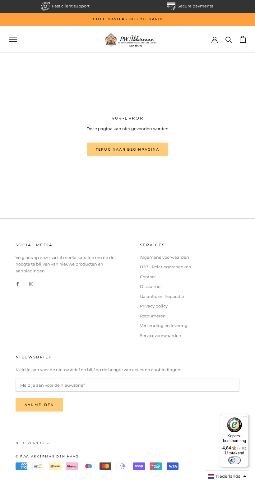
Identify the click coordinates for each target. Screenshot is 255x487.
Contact (148, 276)
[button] (227, 476)
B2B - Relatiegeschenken (165, 266)
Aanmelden (39, 405)
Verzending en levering (164, 325)
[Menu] (245, 417)
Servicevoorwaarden (160, 335)
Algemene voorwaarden (164, 257)
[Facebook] (18, 283)
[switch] (234, 460)
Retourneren (153, 315)
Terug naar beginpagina (127, 149)
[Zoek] (228, 39)
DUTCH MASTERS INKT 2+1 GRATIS (127, 19)
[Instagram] (31, 283)
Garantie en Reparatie (162, 296)
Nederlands (30, 443)
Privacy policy (154, 305)
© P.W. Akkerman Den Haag (47, 456)
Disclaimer (151, 286)
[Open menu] (13, 39)
